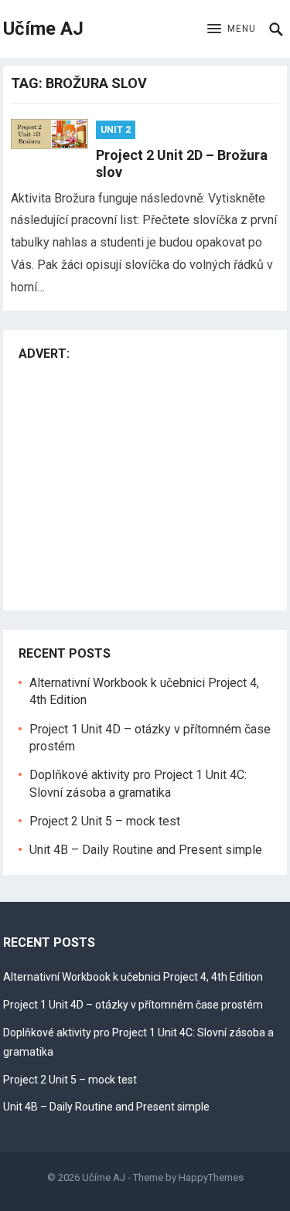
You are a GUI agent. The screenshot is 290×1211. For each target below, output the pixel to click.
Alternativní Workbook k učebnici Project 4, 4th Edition (133, 977)
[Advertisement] (148, 482)
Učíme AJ (43, 28)
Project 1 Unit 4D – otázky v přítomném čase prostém (133, 1004)
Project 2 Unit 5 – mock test (104, 821)
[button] (231, 29)
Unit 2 (116, 129)
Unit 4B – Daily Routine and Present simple (145, 849)
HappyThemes (211, 1177)
